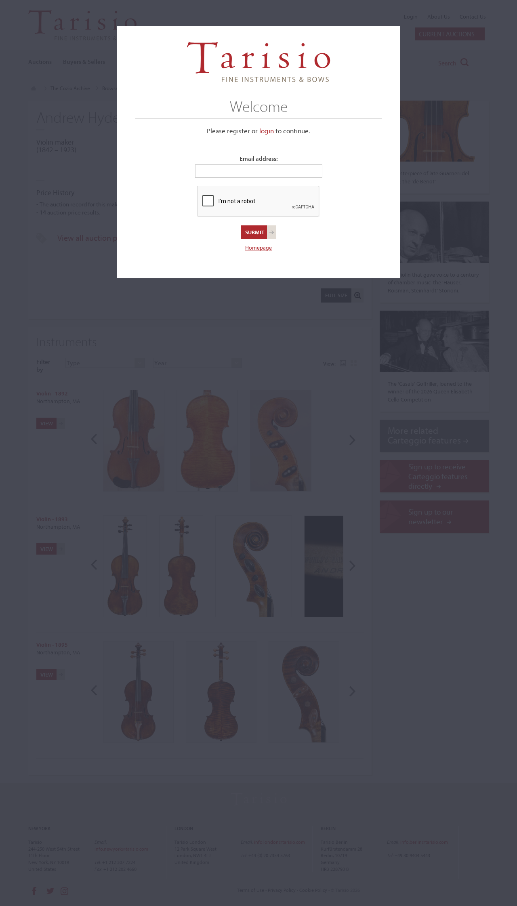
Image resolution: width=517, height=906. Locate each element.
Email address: (259, 158)
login (266, 130)
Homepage (258, 247)
